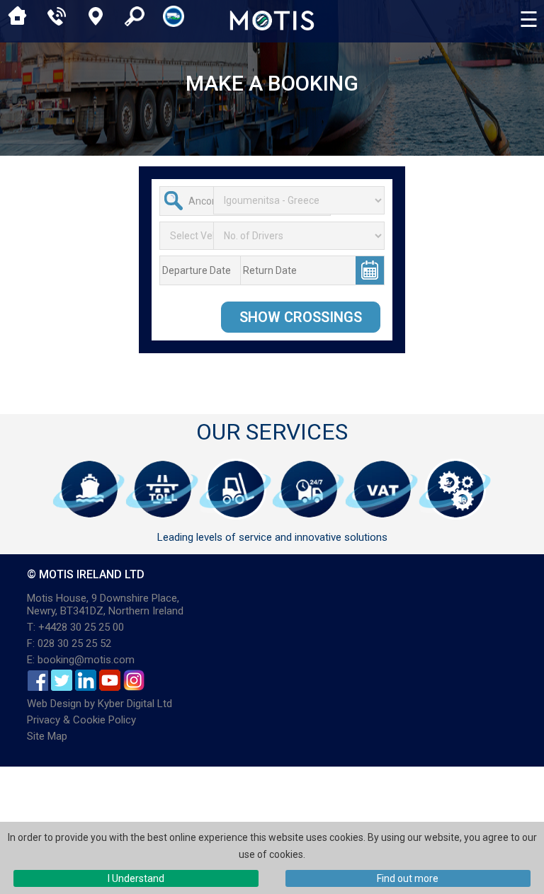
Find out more (407, 878)
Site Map (47, 736)
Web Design (54, 703)
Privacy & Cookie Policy (81, 720)
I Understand (136, 878)
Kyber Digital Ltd (135, 703)
